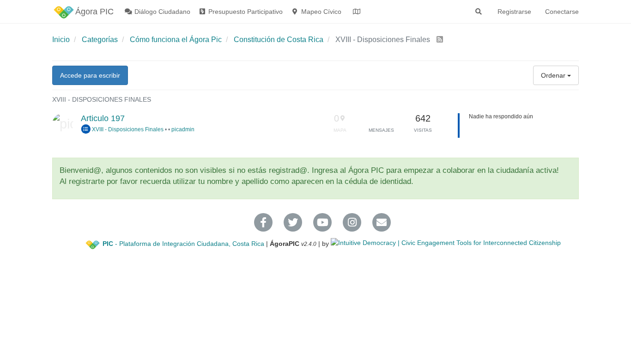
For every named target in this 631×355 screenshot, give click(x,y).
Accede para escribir (90, 75)
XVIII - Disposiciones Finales (127, 129)
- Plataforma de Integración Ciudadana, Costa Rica (183, 243)
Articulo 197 (103, 118)
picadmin (182, 129)
